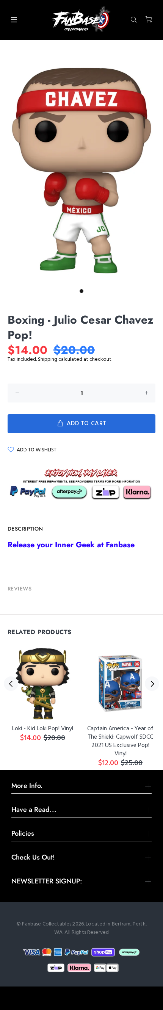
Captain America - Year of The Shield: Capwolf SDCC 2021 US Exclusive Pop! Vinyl (120, 741)
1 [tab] (81, 291)
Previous (11, 683)
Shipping (47, 359)
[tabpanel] (81, 168)
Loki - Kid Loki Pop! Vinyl (42, 729)
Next (152, 683)
